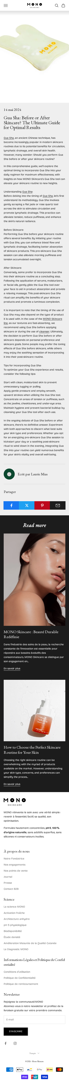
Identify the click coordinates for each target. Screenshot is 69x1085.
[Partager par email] (57, 505)
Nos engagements (14, 864)
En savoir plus (12, 668)
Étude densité (12, 937)
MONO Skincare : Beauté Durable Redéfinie (31, 634)
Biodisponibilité (13, 931)
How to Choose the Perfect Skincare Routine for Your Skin (32, 750)
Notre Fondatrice (14, 858)
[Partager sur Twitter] (26, 505)
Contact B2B (11, 888)
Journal (8, 876)
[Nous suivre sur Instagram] (15, 1043)
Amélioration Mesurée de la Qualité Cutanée (30, 943)
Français (33, 1053)
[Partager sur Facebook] (11, 505)
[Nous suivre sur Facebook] (5, 1043)
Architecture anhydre (17, 919)
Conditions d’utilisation (17, 971)
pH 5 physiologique (15, 925)
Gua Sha (9, 137)
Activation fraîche (14, 913)
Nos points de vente (16, 870)
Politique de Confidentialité (20, 977)
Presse (8, 882)
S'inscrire (16, 1031)
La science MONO (14, 906)
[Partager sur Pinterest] (42, 505)
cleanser (44, 331)
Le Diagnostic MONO (16, 949)
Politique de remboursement (21, 984)
